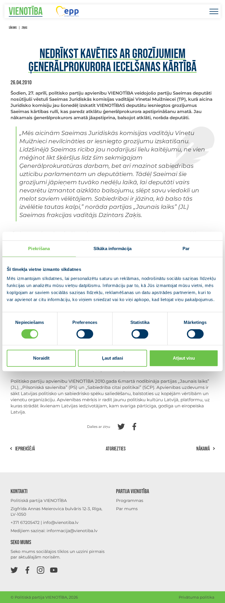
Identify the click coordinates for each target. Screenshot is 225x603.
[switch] (84, 334)
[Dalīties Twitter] (121, 426)
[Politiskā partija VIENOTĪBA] (25, 11)
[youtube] (53, 569)
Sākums (13, 28)
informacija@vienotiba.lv (72, 530)
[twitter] (14, 569)
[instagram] (40, 569)
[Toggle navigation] (214, 11)
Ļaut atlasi (112, 358)
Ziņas (24, 28)
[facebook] (27, 569)
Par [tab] (186, 248)
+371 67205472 (25, 522)
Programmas (129, 500)
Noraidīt (41, 358)
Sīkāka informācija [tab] (112, 248)
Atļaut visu (184, 358)
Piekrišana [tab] (39, 248)
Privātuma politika (196, 597)
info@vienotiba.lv (61, 522)
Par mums (127, 508)
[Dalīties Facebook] (134, 426)
